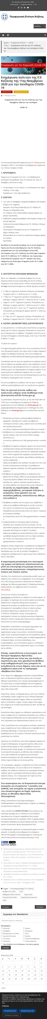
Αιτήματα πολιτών (26, 4)
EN (36, 4)
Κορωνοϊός (28, 894)
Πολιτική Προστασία (10, 897)
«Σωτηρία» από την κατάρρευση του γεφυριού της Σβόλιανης (8, 907)
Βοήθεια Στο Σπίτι (9, 891)
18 (9, 975)
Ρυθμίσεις (5, 1006)
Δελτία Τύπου (6, 92)
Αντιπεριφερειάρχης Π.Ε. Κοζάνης (21, 889)
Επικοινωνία (14, 4)
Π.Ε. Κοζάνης (35, 162)
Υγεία (4, 900)
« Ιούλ (3, 988)
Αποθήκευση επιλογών (11, 1015)
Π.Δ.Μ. (36, 837)
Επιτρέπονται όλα (10, 1011)
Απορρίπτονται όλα (27, 1011)
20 (22, 975)
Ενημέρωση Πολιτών (21, 92)
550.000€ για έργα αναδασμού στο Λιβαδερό (41, 907)
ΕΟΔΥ (21, 891)
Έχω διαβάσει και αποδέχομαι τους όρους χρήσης (21, 944)
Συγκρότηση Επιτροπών (29, 897)
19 (16, 975)
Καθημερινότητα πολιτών (11, 894)
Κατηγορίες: (6, 926)
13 (22, 971)
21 (29, 975)
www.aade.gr (5, 590)
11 (9, 971)
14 (29, 971)
